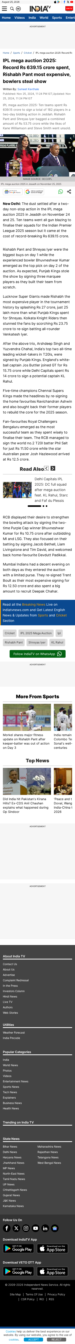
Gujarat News (11, 1195)
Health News (11, 1108)
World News (10, 1065)
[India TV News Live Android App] (18, 1248)
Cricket (28, 52)
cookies (13, 1339)
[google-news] (55, 1228)
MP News (9, 1168)
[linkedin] (45, 1228)
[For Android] (18, 1271)
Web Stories (10, 1012)
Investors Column (14, 991)
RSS (51, 1299)
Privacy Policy (56, 1294)
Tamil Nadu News (14, 1179)
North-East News (13, 1173)
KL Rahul (57, 642)
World (44, 17)
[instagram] (26, 1228)
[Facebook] (7, 1228)
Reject (57, 1339)
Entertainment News (15, 1081)
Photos (7, 1070)
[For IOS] (52, 1271)
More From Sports (37, 696)
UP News (8, 1184)
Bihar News (10, 1146)
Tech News (10, 1092)
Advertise (9, 974)
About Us (8, 969)
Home (6, 17)
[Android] (59, 2)
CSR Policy (28, 1299)
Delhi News (10, 1152)
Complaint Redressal (16, 980)
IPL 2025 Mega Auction (36, 633)
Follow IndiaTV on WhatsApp (34, 654)
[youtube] (35, 1228)
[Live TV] (69, 8)
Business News (12, 1103)
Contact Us (10, 964)
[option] (37, 489)
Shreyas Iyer (37, 642)
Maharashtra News (49, 1146)
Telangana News (48, 1157)
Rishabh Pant (14, 642)
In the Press (10, 985)
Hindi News (10, 996)
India (32, 17)
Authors (7, 1007)
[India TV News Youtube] (71, 2)
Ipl (59, 633)
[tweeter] (16, 1228)
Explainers (9, 1097)
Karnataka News (13, 1206)
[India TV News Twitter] (68, 2)
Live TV (7, 1001)
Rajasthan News (48, 1152)
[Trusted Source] (34, 191)
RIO (41, 1299)
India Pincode (11, 1038)
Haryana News (12, 1157)
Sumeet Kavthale (28, 89)
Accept (33, 1339)
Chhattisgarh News (15, 1189)
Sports (57, 17)
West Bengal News (49, 1162)
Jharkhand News (13, 1162)
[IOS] (55, 2)
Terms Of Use (34, 1294)
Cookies (11, 1331)
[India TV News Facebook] (64, 2)
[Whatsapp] (60, 191)
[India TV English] (40, 9)
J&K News (9, 1200)
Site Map (15, 1294)
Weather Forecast (14, 1032)
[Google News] (12, 191)
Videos (19, 17)
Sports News (11, 1086)
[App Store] (52, 1248)
